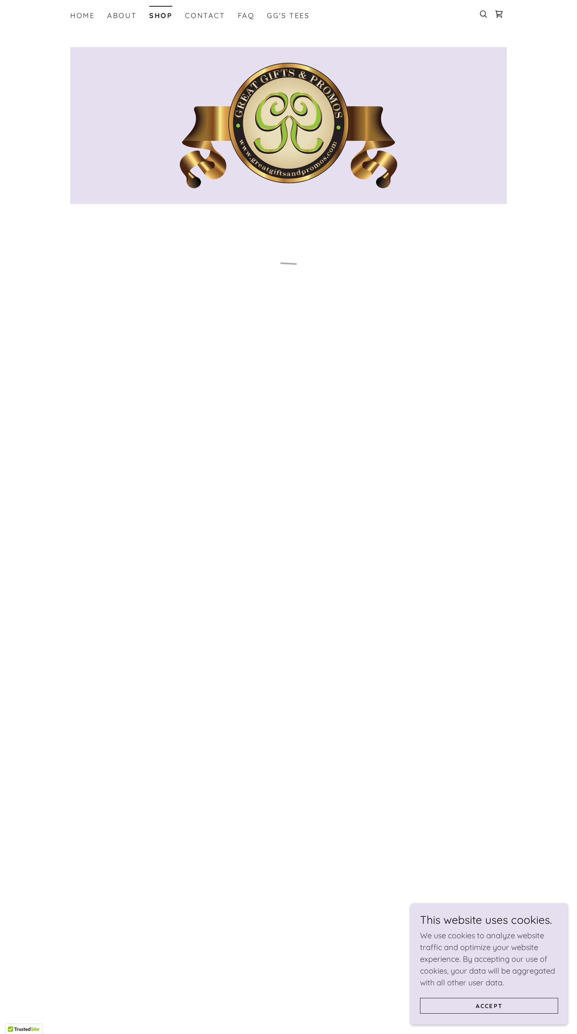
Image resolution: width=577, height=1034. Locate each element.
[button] (499, 14)
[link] (289, 124)
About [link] (122, 15)
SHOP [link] (160, 15)
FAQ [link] (246, 15)
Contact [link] (205, 15)
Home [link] (82, 15)
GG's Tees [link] (288, 15)
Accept (489, 1006)
